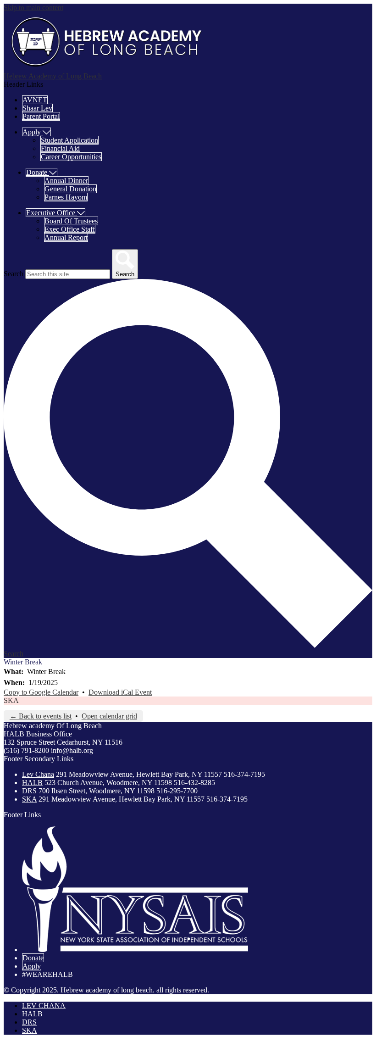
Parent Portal (41, 116)
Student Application (69, 140)
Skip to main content (33, 7)
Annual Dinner (66, 180)
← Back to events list (41, 716)
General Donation (70, 189)
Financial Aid (60, 148)
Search (13, 274)
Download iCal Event (120, 692)
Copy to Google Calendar (41, 692)
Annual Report (66, 237)
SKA (11, 700)
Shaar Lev (37, 108)
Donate (33, 958)
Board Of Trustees (71, 221)
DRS (29, 791)
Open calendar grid (109, 716)
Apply (31, 966)
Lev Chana (38, 774)
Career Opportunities (71, 157)
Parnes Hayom (65, 197)
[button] (36, 132)
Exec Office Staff (69, 229)
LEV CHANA (44, 1005)
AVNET (34, 100)
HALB (32, 782)
